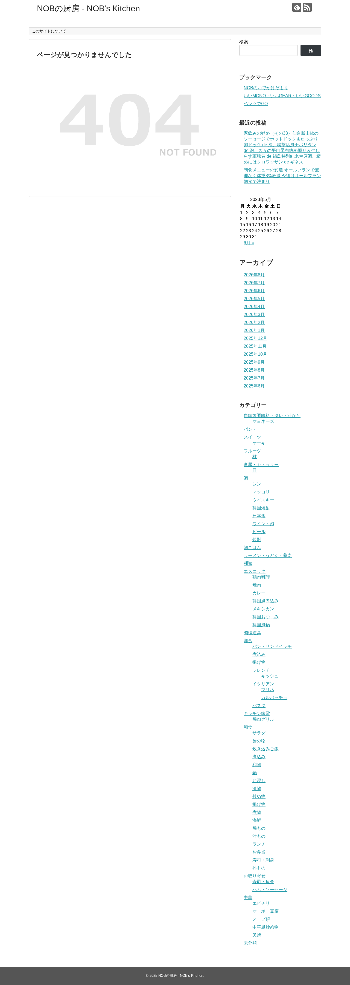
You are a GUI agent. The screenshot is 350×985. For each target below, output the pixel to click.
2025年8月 (254, 370)
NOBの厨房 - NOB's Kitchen (88, 8)
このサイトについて (49, 31)
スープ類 (261, 919)
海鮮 (256, 820)
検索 (243, 41)
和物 (256, 764)
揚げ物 (259, 662)
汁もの (259, 836)
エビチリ (261, 903)
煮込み (259, 654)
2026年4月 (254, 306)
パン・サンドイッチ (272, 646)
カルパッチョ (274, 697)
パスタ (259, 705)
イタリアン (263, 684)
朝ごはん (252, 547)
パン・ (250, 429)
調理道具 (252, 632)
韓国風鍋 (261, 624)
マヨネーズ (263, 421)
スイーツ (252, 437)
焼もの (259, 828)
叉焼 (256, 935)
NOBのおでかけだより (266, 87)
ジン (256, 484)
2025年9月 (254, 362)
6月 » (249, 242)
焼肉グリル (263, 719)
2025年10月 (255, 354)
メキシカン (263, 609)
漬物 (256, 788)
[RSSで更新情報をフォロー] (307, 7)
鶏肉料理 (261, 577)
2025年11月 (255, 346)
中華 (248, 897)
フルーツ (252, 451)
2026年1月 (254, 330)
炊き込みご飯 (265, 748)
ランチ (259, 844)
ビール (259, 531)
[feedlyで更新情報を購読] (296, 7)
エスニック (255, 571)
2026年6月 (254, 290)
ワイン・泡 (263, 523)
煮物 (256, 812)
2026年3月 (254, 314)
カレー (259, 593)
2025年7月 (254, 378)
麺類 (248, 563)
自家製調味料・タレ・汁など (272, 415)
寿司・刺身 (263, 860)
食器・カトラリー (261, 464)
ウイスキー (263, 500)
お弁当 (259, 852)
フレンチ (261, 670)
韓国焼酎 (261, 508)
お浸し (259, 780)
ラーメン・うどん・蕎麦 (268, 555)
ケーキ (259, 443)
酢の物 (259, 741)
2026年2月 (254, 322)
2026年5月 (254, 298)
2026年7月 (254, 282)
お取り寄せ (255, 876)
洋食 (248, 640)
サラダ (259, 733)
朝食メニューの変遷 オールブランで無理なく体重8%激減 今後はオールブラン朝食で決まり (282, 176)
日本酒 (259, 515)
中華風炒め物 (265, 927)
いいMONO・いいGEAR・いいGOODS (282, 95)
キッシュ (270, 676)
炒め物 (259, 796)
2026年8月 (254, 274)
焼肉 (256, 585)
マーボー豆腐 (265, 911)
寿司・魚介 (263, 881)
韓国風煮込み (265, 601)
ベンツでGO (256, 103)
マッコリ (261, 492)
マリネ (267, 689)
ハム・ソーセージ (269, 889)
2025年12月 (255, 338)
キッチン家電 (257, 713)
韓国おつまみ (265, 616)
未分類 (250, 943)
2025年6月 (254, 386)
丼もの (259, 868)
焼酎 (256, 539)
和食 (248, 727)
